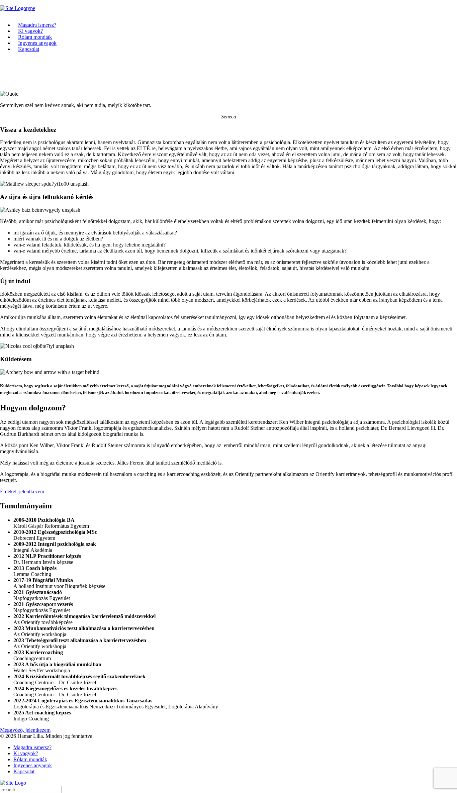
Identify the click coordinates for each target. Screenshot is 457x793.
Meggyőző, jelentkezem (25, 730)
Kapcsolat (28, 49)
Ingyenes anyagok (37, 43)
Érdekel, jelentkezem (22, 491)
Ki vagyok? (30, 31)
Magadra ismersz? (37, 25)
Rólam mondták (35, 37)
